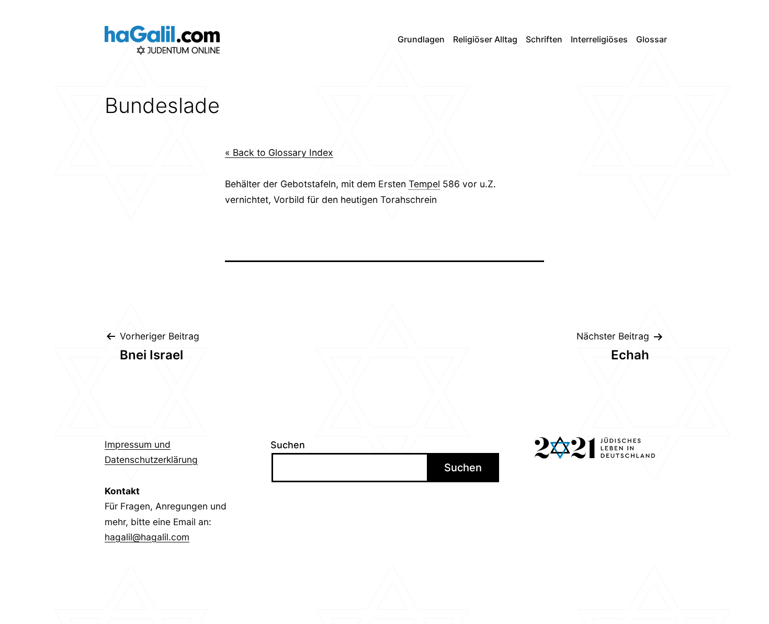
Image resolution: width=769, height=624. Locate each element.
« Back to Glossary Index (279, 152)
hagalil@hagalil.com (147, 536)
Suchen (287, 444)
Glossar (651, 39)
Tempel (424, 183)
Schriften (544, 39)
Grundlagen (421, 39)
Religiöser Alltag (485, 39)
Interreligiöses (599, 39)
